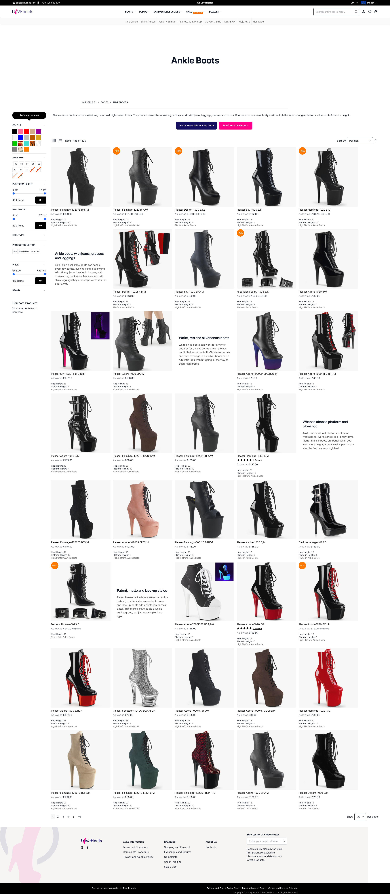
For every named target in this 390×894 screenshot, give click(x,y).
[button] (354, 3)
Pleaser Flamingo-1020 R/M (315, 710)
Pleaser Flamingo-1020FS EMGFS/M (134, 792)
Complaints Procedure (136, 851)
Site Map (293, 888)
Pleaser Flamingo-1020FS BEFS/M (70, 792)
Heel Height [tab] (19, 209)
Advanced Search (258, 888)
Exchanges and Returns (177, 851)
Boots (104, 102)
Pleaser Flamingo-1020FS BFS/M (70, 209)
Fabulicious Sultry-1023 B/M (253, 291)
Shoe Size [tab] (18, 157)
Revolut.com (129, 888)
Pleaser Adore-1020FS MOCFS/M (256, 710)
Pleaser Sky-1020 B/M (249, 209)
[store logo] (22, 11)
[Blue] (20, 137)
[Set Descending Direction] (376, 141)
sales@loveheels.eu (26, 2)
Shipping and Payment (177, 847)
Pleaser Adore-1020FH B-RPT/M (317, 373)
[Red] (26, 131)
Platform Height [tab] (22, 184)
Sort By (341, 140)
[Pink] (20, 131)
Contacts (210, 847)
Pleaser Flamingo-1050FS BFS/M (70, 542)
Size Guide (170, 866)
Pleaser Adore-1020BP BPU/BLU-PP (257, 373)
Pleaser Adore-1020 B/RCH (66, 710)
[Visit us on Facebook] (87, 847)
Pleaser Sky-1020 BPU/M (189, 291)
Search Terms (241, 888)
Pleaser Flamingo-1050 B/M (253, 455)
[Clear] (38, 143)
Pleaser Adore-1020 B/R (250, 624)
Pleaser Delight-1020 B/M (313, 792)
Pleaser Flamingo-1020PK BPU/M (194, 455)
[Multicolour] (20, 143)
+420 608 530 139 (50, 2)
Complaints (170, 856)
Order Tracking (172, 861)
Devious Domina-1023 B (65, 624)
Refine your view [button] (29, 115)
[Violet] (38, 131)
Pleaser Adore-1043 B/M (65, 455)
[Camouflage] (20, 149)
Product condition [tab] (23, 245)
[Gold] (38, 137)
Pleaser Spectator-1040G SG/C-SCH (134, 710)
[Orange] (26, 149)
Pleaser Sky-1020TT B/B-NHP (68, 373)
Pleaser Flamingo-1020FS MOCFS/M (134, 455)
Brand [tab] (16, 290)
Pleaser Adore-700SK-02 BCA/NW (194, 624)
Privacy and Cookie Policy (138, 856)
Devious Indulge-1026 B (312, 542)
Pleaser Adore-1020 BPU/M (129, 373)
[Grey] (14, 149)
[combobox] (336, 11)
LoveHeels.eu (88, 102)
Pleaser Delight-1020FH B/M (129, 291)
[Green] (14, 143)
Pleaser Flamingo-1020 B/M (315, 209)
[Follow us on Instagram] (82, 847)
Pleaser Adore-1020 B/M (313, 291)
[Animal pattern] (32, 143)
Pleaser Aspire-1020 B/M (251, 542)
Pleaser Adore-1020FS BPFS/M (131, 542)
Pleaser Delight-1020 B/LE (190, 209)
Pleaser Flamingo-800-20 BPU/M (194, 542)
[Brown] (32, 137)
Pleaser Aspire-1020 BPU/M (253, 792)
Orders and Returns (278, 888)
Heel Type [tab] (18, 235)
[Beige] (32, 131)
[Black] (14, 131)
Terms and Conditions (135, 847)
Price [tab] (15, 264)
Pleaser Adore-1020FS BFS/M (192, 710)
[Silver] (26, 137)
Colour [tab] (16, 125)
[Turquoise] (26, 143)
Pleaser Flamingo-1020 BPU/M (130, 209)
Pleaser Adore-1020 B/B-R (314, 624)
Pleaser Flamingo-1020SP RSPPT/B (195, 792)
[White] (14, 137)
